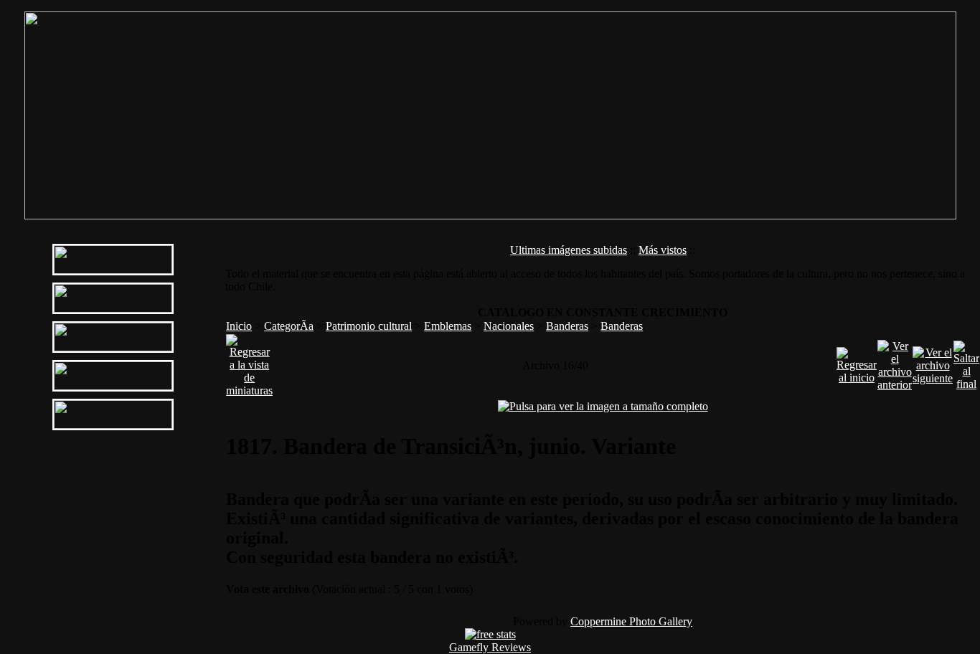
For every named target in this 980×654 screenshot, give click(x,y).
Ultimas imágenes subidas (568, 250)
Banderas (567, 326)
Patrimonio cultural (369, 326)
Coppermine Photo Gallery (631, 621)
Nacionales (509, 326)
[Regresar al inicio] (857, 362)
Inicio (239, 326)
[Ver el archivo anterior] (894, 362)
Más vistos (663, 250)
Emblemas (447, 326)
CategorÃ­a (289, 326)
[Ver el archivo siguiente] (933, 362)
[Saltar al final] (966, 362)
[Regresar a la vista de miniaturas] (249, 362)
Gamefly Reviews (490, 647)
